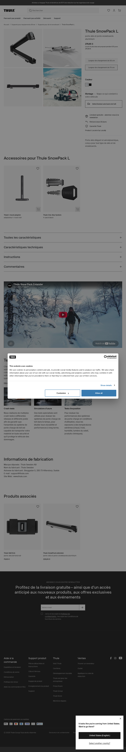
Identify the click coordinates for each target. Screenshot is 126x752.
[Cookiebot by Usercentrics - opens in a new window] (106, 357)
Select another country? (99, 743)
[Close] (120, 718)
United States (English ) (99, 735)
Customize (61, 393)
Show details (106, 385)
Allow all (98, 393)
